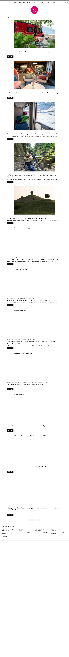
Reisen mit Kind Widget (20, 298)
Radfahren (36, 382)
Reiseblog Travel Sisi (34, 10)
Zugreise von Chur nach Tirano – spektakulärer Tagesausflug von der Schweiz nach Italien (33, 134)
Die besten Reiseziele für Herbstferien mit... (61, 531)
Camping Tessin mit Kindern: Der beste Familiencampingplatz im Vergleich (29, 52)
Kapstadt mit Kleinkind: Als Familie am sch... (46, 531)
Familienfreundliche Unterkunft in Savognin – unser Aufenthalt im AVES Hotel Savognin (33, 93)
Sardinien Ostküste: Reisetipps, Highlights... (13, 531)
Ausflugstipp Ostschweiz (26, 382)
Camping (8, 49)
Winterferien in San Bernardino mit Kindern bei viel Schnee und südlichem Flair (31, 300)
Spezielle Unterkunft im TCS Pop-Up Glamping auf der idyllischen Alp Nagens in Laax (32, 259)
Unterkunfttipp (19, 257)
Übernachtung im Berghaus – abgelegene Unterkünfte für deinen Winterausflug (30, 467)
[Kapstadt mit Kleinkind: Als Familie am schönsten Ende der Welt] (38, 531)
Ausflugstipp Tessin (25, 339)
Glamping (11, 257)
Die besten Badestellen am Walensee (30, 531)
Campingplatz (12, 49)
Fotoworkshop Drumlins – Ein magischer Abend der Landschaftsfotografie (29, 218)
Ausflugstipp (9, 339)
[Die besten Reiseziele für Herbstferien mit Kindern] (55, 533)
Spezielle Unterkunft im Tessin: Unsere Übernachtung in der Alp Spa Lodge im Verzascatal (33, 426)
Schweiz (19, 49)
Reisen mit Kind (12, 298)
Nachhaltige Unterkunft (14, 423)
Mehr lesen (10, 56)
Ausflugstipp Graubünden (16, 382)
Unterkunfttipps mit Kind (27, 257)
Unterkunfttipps (31, 423)
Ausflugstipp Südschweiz (16, 339)
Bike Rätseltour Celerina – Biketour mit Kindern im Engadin (25, 384)
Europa (16, 49)
